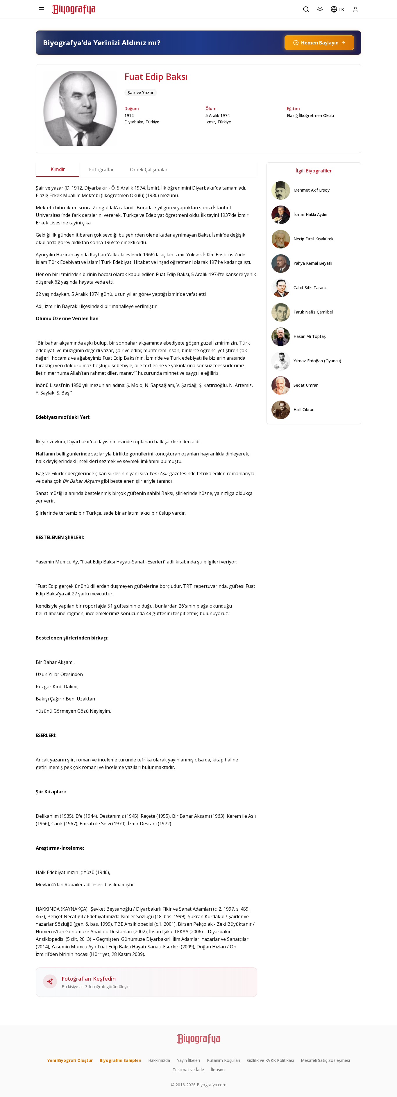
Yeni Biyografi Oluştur (70, 1060)
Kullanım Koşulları (223, 1060)
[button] (337, 9)
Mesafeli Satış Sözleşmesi (325, 1060)
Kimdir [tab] (58, 169)
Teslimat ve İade (188, 1069)
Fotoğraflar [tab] (101, 169)
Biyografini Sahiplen (120, 1060)
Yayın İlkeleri (188, 1060)
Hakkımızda (159, 1060)
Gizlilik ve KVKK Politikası (270, 1060)
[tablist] (146, 169)
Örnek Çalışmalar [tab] (148, 169)
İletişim (218, 1069)
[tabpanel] (146, 590)
